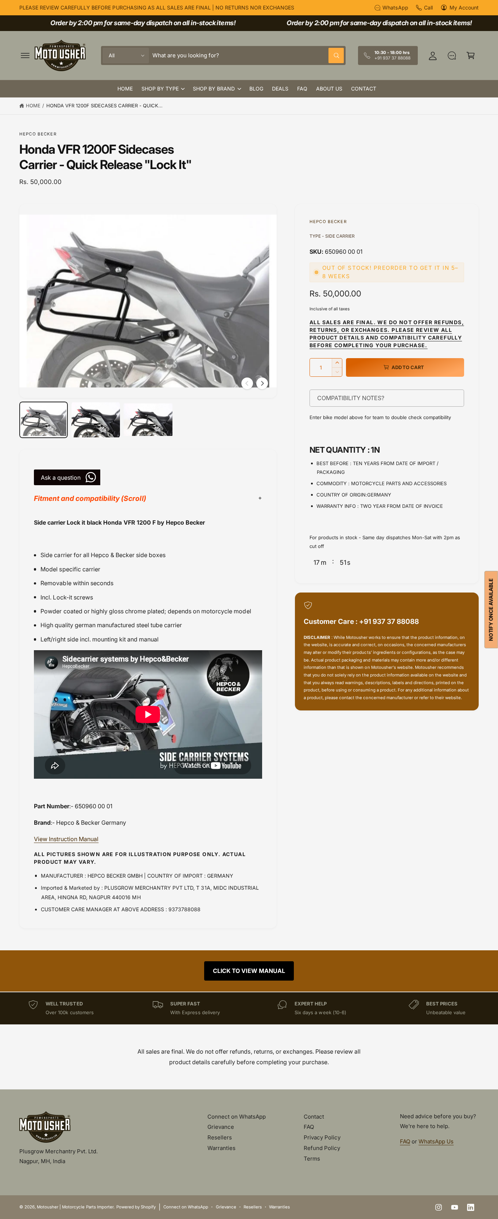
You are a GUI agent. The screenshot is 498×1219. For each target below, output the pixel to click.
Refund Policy (322, 1148)
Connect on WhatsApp (236, 1116)
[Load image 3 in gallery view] (148, 420)
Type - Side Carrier (332, 236)
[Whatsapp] (451, 55)
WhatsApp (395, 7)
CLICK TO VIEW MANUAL (249, 970)
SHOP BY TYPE (160, 88)
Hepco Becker (38, 134)
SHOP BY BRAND (214, 88)
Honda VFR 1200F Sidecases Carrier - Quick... (104, 105)
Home (33, 105)
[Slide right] (262, 383)
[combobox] (248, 55)
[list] (249, 1008)
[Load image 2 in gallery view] (95, 420)
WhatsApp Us (436, 1141)
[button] (25, 55)
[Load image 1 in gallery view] (43, 420)
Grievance (220, 1126)
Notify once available (491, 609)
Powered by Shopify (136, 1207)
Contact (314, 1116)
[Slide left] (247, 383)
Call (428, 7)
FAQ (309, 1126)
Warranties (221, 1148)
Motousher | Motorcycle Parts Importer (75, 1207)
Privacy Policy (322, 1137)
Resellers (219, 1137)
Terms (312, 1158)
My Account (464, 7)
